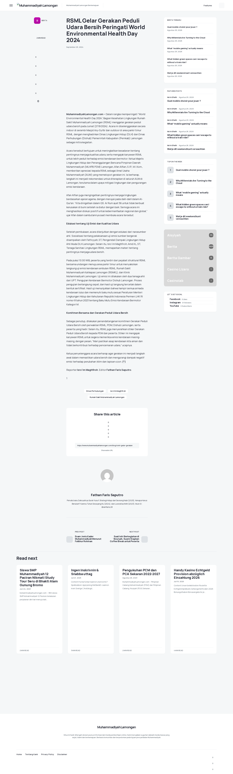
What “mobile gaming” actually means (185, 48)
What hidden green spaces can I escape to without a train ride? (189, 136)
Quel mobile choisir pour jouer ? (182, 27)
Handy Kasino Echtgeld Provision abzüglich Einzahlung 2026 (192, 574)
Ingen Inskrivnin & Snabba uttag (85, 572)
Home (19, 754)
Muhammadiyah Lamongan (116, 727)
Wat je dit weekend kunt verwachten (184, 73)
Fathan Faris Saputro (107, 495)
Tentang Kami (31, 754)
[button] (11, 5)
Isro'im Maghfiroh (118, 391)
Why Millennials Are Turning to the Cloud (186, 37)
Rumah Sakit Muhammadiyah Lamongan (107, 397)
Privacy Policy (47, 754)
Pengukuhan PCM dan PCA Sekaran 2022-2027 (141, 572)
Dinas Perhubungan (95, 391)
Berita (44, 20)
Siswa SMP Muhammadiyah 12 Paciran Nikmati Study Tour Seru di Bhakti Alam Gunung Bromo (39, 577)
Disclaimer (62, 754)
